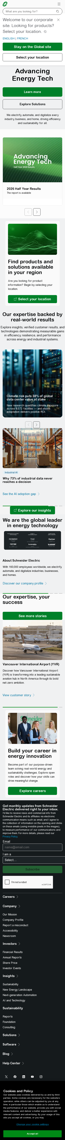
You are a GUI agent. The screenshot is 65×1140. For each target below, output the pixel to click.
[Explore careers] (32, 791)
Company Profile (13, 919)
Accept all (32, 1133)
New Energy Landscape (17, 989)
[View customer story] (19, 695)
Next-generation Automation (20, 995)
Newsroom (9, 936)
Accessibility (10, 930)
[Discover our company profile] (25, 583)
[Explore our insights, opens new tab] (32, 510)
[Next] (36, 212)
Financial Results (13, 952)
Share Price (10, 962)
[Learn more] (32, 92)
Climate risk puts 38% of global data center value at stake (30, 397)
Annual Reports (12, 957)
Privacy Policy (10, 836)
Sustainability (10, 984)
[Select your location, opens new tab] (32, 299)
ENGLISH (8, 38)
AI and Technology (14, 1000)
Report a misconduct (15, 925)
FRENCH (22, 38)
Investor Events (12, 968)
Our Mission (10, 914)
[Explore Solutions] (32, 104)
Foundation (9, 1022)
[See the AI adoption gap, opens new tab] (21, 494)
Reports (8, 1016)
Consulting (9, 1027)
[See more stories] (32, 616)
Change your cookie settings (32, 1124)
